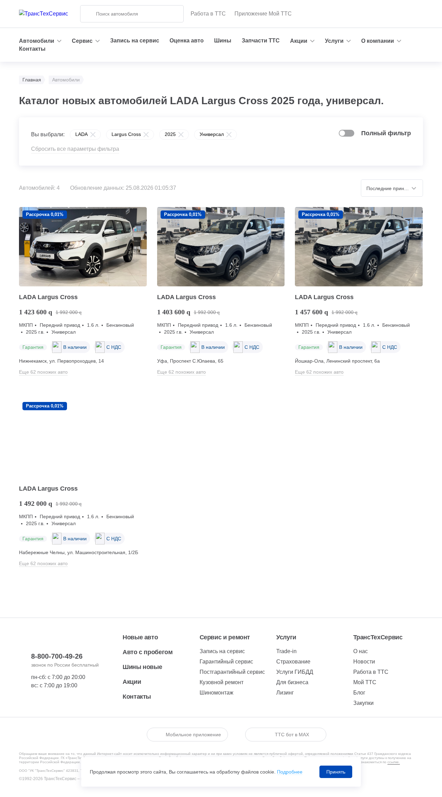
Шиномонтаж (216, 693)
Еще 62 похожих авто (43, 372)
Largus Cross (126, 134)
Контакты (32, 49)
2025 (170, 134)
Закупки (363, 703)
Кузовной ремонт (221, 682)
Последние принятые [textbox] (390, 188)
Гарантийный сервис (226, 662)
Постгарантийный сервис (232, 672)
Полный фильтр (386, 133)
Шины (222, 40)
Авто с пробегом (148, 652)
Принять (335, 772)
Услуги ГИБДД (294, 672)
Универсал (212, 134)
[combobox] (392, 188)
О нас (360, 651)
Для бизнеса (292, 682)
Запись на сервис (134, 40)
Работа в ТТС (208, 14)
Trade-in (286, 651)
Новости (364, 662)
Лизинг (285, 693)
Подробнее (289, 772)
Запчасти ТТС (261, 40)
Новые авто (140, 637)
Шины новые (142, 666)
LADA (81, 134)
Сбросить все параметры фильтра (75, 149)
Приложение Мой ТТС (263, 14)
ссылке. (393, 762)
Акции (132, 681)
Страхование (293, 662)
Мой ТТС (364, 682)
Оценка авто (187, 40)
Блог (359, 693)
